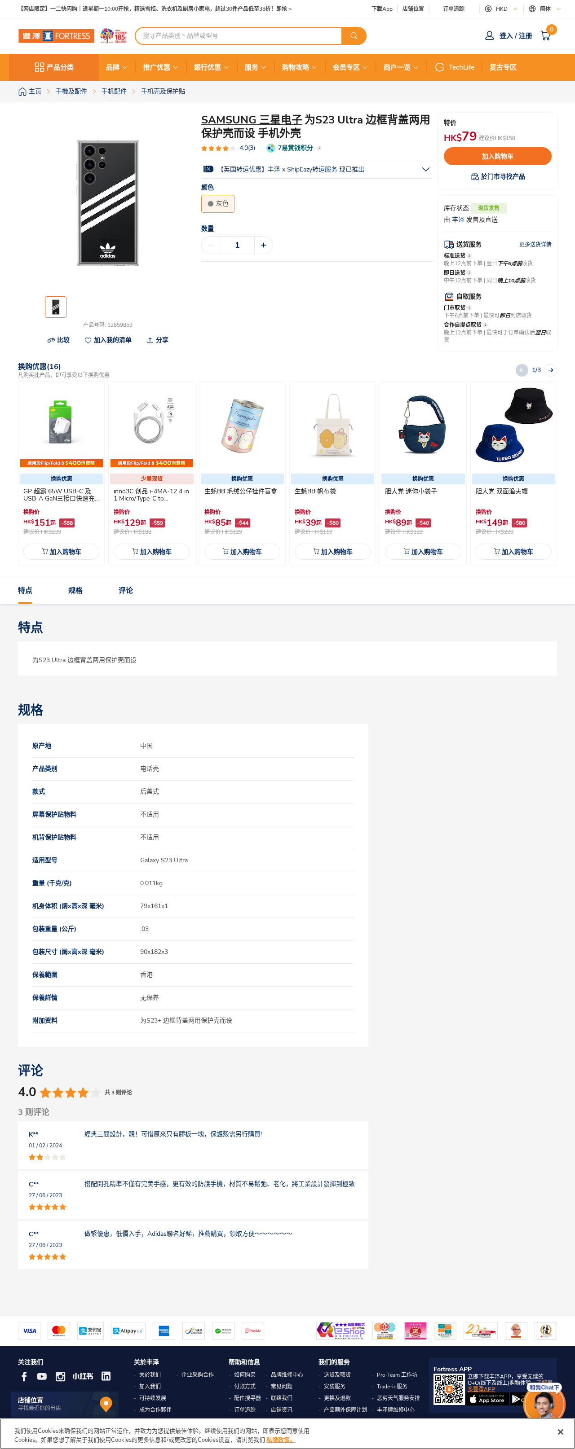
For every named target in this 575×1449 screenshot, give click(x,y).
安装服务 (334, 1386)
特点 (25, 591)
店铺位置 (413, 9)
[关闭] (561, 1432)
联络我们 (281, 1398)
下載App (382, 9)
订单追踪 (453, 9)
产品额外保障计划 (345, 1410)
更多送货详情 (535, 244)
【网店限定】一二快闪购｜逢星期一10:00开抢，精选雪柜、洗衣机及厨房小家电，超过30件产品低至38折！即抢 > (155, 9)
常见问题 (281, 1386)
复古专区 (503, 67)
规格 (75, 591)
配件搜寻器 (247, 1398)
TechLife (461, 67)
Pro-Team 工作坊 (397, 1375)
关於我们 (150, 1375)
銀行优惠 (207, 67)
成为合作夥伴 (155, 1410)
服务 (251, 67)
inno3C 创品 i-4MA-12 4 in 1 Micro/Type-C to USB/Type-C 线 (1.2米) (151, 498)
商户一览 (397, 67)
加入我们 (150, 1386)
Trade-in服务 (392, 1386)
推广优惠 (156, 67)
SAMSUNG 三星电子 (251, 120)
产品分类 (60, 67)
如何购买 (245, 1375)
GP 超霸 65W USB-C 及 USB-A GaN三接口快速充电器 (59, 498)
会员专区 (346, 67)
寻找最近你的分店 (39, 1408)
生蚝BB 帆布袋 (315, 491)
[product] (61, 426)
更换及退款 (337, 1398)
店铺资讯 (281, 1410)
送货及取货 (337, 1375)
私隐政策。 (281, 1440)
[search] (354, 36)
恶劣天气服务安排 (398, 1398)
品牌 (112, 67)
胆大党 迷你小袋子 (411, 491)
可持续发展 (152, 1398)
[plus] (264, 245)
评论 (126, 591)
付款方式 (245, 1386)
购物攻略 (295, 67)
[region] (287, 1433)
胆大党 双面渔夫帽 (502, 491)
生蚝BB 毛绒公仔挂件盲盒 (240, 491)
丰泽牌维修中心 (396, 1410)
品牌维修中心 (287, 1375)
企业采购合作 (197, 1375)
